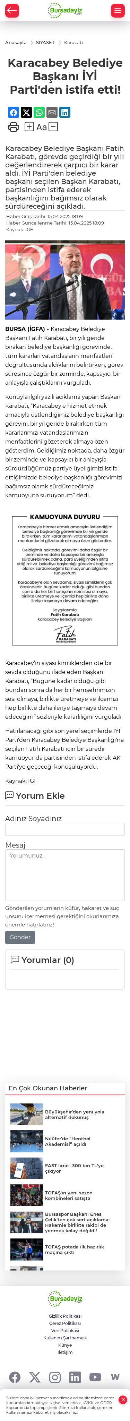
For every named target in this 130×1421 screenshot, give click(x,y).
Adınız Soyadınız (33, 819)
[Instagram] (55, 1377)
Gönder (20, 937)
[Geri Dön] (12, 11)
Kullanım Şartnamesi (65, 1337)
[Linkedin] (75, 1377)
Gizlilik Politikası (65, 1316)
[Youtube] (95, 1377)
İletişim (65, 1352)
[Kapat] (123, 1400)
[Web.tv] (115, 1377)
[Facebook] (14, 1377)
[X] (34, 1377)
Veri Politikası (65, 1330)
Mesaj (15, 845)
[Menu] (118, 11)
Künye (65, 1345)
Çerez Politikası (65, 1323)
